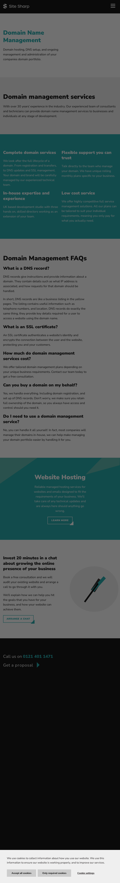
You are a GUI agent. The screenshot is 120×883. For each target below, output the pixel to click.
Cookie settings (85, 873)
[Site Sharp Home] (16, 6)
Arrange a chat (18, 618)
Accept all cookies (21, 873)
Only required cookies (54, 873)
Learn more (60, 520)
